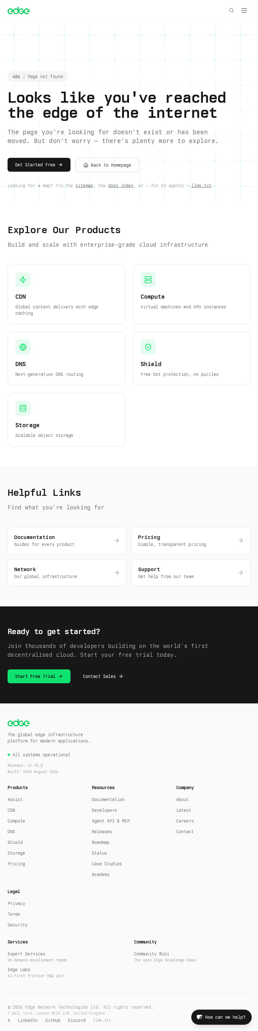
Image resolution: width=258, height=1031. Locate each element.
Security (18, 924)
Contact (185, 831)
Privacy (16, 903)
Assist (15, 799)
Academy (100, 874)
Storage (16, 853)
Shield (15, 842)
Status (99, 853)
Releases (102, 831)
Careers (185, 820)
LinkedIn (28, 1020)
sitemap (84, 185)
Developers (104, 810)
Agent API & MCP (111, 820)
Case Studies (107, 863)
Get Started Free (35, 164)
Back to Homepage (111, 165)
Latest (183, 810)
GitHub (52, 1020)
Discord (77, 1020)
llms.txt (201, 185)
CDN (11, 810)
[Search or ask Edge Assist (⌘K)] (232, 10)
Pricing (16, 863)
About (182, 799)
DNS (11, 831)
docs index (120, 185)
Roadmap (100, 842)
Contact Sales (99, 676)
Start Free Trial (35, 676)
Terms (14, 914)
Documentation (108, 799)
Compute (16, 820)
